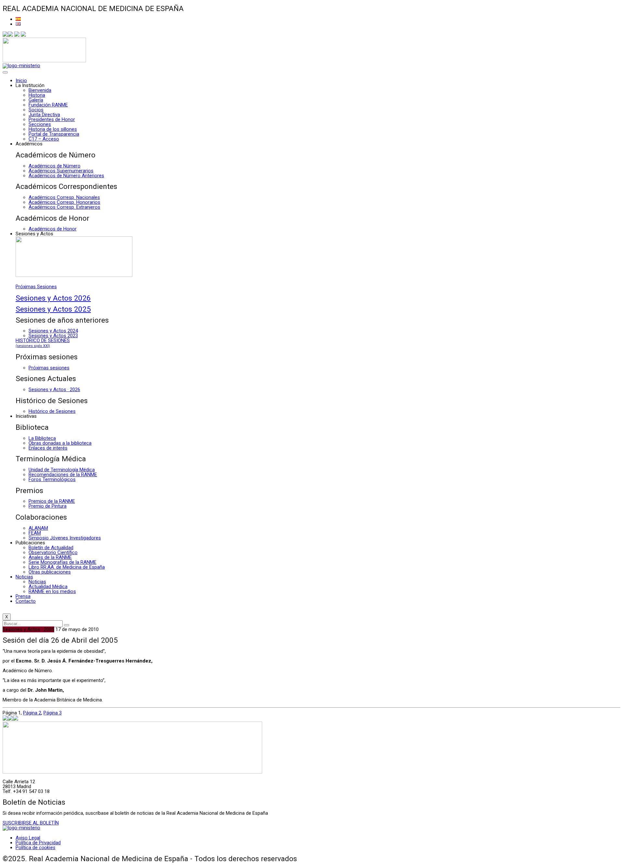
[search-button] (66, 625)
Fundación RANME (48, 105)
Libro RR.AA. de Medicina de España (67, 567)
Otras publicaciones (50, 572)
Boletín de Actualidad (51, 548)
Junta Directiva (44, 115)
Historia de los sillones (53, 129)
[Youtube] (23, 35)
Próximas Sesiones (36, 287)
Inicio (21, 80)
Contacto (26, 601)
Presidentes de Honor (52, 119)
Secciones (40, 124)
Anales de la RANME (50, 557)
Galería (36, 100)
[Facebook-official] (5, 35)
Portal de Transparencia (54, 134)
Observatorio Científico (53, 552)
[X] (10, 35)
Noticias (24, 577)
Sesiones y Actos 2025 (53, 309)
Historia (37, 95)
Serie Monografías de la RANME (62, 562)
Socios (36, 110)
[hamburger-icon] (5, 72)
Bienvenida (40, 90)
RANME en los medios (52, 591)
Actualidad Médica (48, 586)
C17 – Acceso (44, 139)
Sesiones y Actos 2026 (53, 298)
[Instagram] (16, 35)
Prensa (23, 596)
